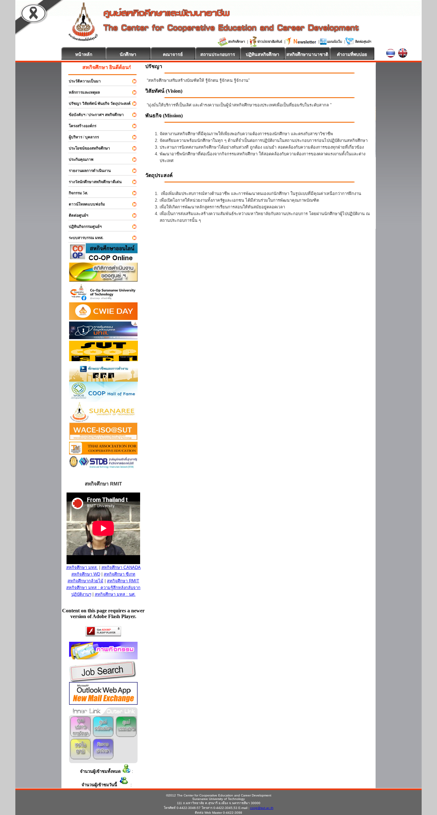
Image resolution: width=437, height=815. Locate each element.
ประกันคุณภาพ (78, 159)
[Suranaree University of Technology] (103, 359)
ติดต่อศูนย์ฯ (75, 215)
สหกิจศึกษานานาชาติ (307, 54)
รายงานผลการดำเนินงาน (87, 170)
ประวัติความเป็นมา (82, 81)
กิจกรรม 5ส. (75, 193)
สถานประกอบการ (217, 54)
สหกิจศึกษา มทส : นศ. (115, 594)
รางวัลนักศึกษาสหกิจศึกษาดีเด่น (92, 182)
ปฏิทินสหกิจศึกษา (262, 54)
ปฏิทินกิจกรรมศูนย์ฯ (82, 226)
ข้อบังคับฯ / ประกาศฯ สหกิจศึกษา (93, 115)
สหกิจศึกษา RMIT (123, 580)
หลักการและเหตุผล (81, 92)
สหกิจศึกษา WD (85, 574)
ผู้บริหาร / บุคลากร (81, 137)
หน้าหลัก (83, 54)
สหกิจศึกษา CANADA (121, 567)
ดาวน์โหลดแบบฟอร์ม (84, 204)
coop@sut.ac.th (262, 808)
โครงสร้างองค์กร (79, 126)
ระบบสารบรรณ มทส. (83, 238)
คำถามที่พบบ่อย (352, 54)
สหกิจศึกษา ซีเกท (119, 574)
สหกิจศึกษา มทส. (82, 567)
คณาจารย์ (173, 54)
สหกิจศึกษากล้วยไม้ (85, 580)
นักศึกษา (128, 54)
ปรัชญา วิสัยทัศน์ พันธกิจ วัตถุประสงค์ (97, 103)
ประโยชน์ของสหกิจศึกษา (86, 148)
